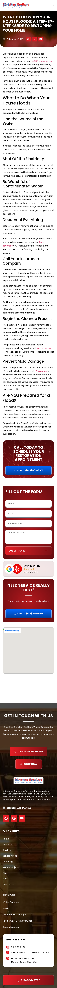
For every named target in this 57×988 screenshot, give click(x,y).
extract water (44, 348)
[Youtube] (22, 818)
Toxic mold (41, 371)
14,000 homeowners (42, 61)
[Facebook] (6, 818)
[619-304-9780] (7, 947)
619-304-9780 (18, 947)
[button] (28, 39)
